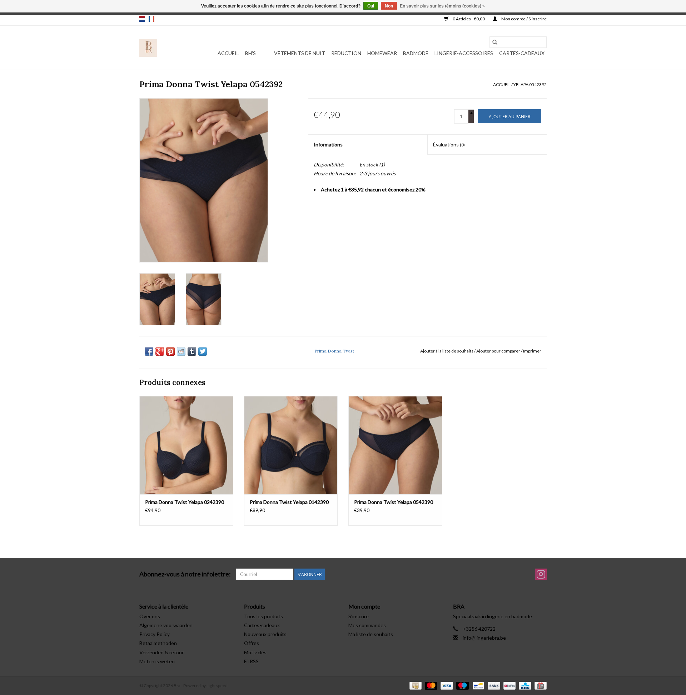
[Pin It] (170, 351)
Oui (370, 6)
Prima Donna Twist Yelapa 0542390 (393, 502)
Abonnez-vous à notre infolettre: (185, 574)
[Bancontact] (477, 685)
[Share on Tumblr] (192, 351)
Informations (328, 144)
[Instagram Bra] (541, 574)
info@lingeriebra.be (484, 638)
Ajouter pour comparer (498, 351)
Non (389, 6)
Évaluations (449, 144)
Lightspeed (217, 685)
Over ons (149, 616)
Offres (251, 643)
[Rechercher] (494, 42)
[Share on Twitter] (202, 351)
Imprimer (532, 351)
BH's (250, 53)
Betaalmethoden (158, 643)
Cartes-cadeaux (522, 53)
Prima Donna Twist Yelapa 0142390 (289, 502)
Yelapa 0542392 (530, 84)
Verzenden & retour (161, 652)
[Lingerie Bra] (148, 48)
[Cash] (414, 685)
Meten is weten (157, 661)
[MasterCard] (430, 685)
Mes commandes (367, 625)
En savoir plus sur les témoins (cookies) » (442, 6)
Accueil (228, 53)
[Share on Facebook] (149, 351)
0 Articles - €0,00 (469, 18)
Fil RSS (251, 661)
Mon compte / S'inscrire (524, 18)
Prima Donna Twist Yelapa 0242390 (184, 502)
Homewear (382, 53)
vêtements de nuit (299, 53)
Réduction (346, 53)
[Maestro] (461, 685)
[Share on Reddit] (181, 351)
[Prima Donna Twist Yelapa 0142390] (291, 445)
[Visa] (446, 685)
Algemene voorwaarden (166, 625)
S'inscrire (358, 616)
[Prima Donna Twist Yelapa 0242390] (186, 445)
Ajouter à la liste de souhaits (447, 351)
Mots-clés (255, 652)
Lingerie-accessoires (463, 53)
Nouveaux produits (265, 634)
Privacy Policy (154, 634)
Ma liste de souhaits (370, 634)
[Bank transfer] (493, 685)
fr (151, 19)
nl (142, 19)
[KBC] (524, 685)
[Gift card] (539, 685)
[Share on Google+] (159, 351)
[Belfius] (508, 685)
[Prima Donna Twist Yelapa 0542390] (395, 445)
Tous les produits (263, 616)
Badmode (415, 53)
